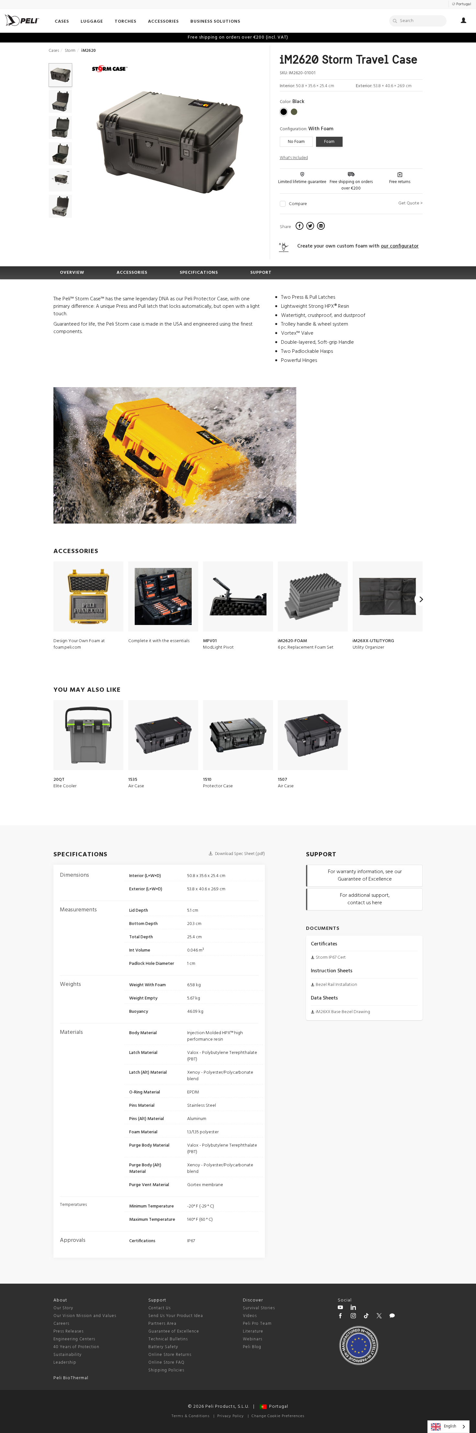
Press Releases (68, 1331)
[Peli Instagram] (353, 1317)
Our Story (63, 1308)
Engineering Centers (74, 1339)
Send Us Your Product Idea (175, 1315)
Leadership (64, 1362)
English (450, 1426)
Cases (54, 50)
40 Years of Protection (76, 1347)
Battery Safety (163, 1347)
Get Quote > (410, 203)
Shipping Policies (166, 1370)
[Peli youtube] (340, 1308)
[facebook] (300, 227)
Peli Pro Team (257, 1323)
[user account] (463, 21)
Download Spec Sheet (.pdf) (239, 853)
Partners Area (162, 1323)
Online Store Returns (169, 1354)
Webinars (252, 1339)
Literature (253, 1331)
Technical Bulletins (168, 1339)
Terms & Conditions (191, 1416)
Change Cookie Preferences (278, 1416)
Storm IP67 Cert (331, 957)
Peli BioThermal (70, 1378)
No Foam (296, 141)
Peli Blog (252, 1347)
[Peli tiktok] (366, 1317)
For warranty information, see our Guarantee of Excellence (365, 876)
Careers (61, 1323)
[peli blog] (392, 1317)
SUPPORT (261, 272)
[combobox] (448, 1426)
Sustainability (67, 1354)
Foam (329, 141)
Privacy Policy (230, 1416)
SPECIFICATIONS (199, 272)
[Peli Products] (340, 1317)
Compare (298, 204)
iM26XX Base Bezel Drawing (343, 1012)
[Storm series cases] (110, 69)
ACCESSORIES (132, 272)
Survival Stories (259, 1308)
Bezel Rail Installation (336, 984)
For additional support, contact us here (365, 899)
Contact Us (159, 1308)
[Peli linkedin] (353, 1308)
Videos (250, 1315)
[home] (22, 20)
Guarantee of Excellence (173, 1331)
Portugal (277, 1406)
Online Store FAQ (166, 1362)
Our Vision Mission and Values (84, 1315)
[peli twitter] (379, 1317)
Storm (70, 50)
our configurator (400, 246)
